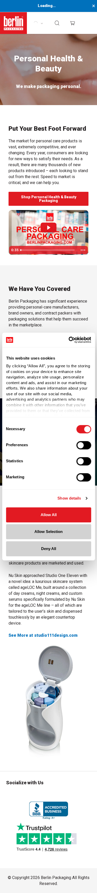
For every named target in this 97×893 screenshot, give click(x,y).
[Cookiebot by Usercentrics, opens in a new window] (69, 339)
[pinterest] (56, 794)
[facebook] (25, 794)
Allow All (49, 515)
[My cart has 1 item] (72, 23)
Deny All (48, 548)
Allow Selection (48, 531)
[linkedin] (71, 794)
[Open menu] (88, 23)
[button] (57, 23)
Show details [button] (69, 498)
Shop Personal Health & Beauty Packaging (48, 199)
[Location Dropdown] (38, 23)
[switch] (83, 445)
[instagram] (10, 794)
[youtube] (87, 794)
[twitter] (41, 794)
